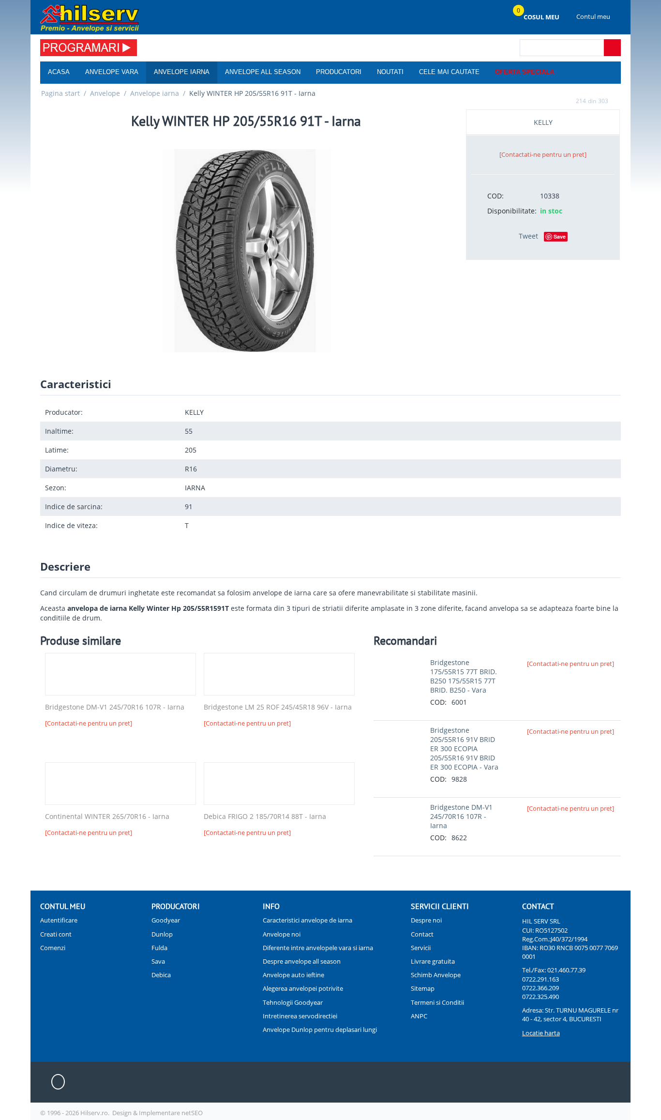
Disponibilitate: (510, 210)
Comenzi (52, 947)
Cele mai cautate (449, 72)
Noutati (390, 72)
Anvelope (105, 93)
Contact (422, 934)
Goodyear (165, 920)
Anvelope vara (111, 72)
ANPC (419, 1016)
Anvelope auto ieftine (293, 974)
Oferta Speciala (524, 72)
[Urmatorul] (617, 100)
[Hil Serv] (89, 18)
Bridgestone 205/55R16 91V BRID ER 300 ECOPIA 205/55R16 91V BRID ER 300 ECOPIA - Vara (464, 749)
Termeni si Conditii (437, 1002)
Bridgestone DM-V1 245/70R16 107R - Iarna (114, 707)
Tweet (528, 236)
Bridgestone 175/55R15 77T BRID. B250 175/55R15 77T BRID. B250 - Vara (463, 676)
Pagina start (60, 93)
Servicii (421, 947)
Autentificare (58, 920)
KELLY (543, 122)
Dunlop (162, 934)
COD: (495, 195)
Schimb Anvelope (436, 974)
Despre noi (426, 920)
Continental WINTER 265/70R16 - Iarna (107, 817)
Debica (161, 974)
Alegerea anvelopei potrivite (303, 988)
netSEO (192, 1112)
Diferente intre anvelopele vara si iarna (318, 947)
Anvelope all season (262, 72)
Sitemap (423, 988)
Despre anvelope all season (302, 961)
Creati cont (56, 934)
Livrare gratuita (433, 961)
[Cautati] (612, 47)
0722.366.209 (540, 988)
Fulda (159, 947)
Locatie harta (541, 1033)
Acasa (59, 72)
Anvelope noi (281, 934)
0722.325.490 (540, 996)
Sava (158, 961)
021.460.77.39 (566, 970)
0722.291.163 (540, 979)
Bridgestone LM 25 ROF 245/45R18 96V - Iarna (278, 707)
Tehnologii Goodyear (293, 1002)
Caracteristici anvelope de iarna (307, 920)
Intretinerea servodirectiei (300, 1016)
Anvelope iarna (182, 72)
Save (560, 236)
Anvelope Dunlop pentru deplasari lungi (320, 1029)
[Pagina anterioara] (566, 100)
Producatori (338, 72)
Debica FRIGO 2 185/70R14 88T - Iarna (265, 817)
